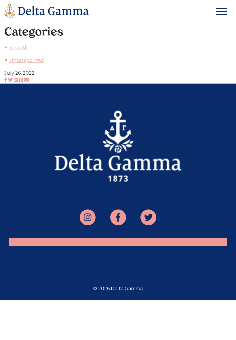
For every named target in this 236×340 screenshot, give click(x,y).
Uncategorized (26, 60)
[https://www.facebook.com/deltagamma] (118, 217)
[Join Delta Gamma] (46, 12)
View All (18, 47)
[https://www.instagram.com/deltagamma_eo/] (88, 217)
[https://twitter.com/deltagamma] (148, 217)
